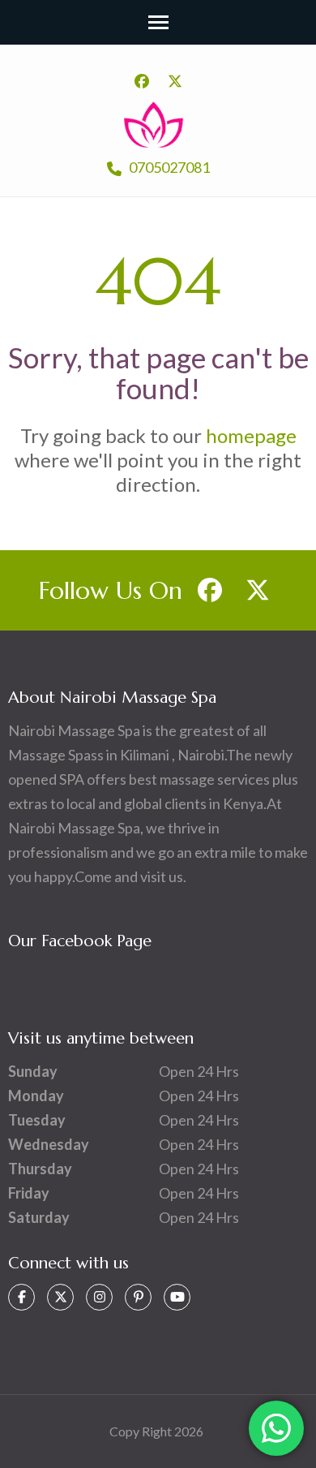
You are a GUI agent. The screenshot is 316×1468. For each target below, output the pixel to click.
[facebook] (142, 81)
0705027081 (168, 167)
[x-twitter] (175, 81)
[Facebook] (21, 1297)
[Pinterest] (138, 1297)
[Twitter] (60, 1297)
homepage (251, 435)
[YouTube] (177, 1297)
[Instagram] (99, 1297)
